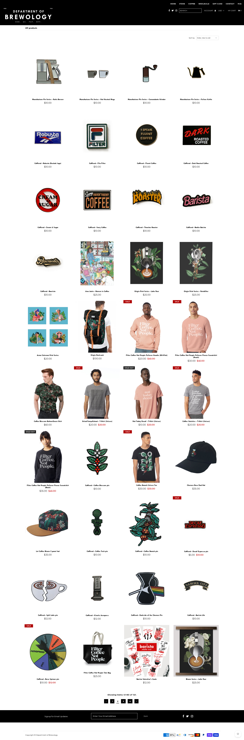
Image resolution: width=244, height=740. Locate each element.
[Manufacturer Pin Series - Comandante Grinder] (146, 71)
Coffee (191, 4)
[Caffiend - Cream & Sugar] (48, 199)
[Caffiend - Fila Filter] (97, 135)
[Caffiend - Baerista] (48, 263)
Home (173, 4)
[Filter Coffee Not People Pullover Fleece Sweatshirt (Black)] (48, 457)
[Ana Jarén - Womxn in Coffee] (97, 263)
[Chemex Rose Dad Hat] (196, 457)
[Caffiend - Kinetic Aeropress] (97, 587)
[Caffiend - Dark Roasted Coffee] (196, 135)
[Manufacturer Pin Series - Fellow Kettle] (196, 71)
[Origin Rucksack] (97, 327)
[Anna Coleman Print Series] (48, 327)
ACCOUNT (208, 10)
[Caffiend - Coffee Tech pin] (97, 523)
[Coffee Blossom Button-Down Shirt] (48, 393)
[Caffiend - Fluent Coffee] (146, 135)
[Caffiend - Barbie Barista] (196, 199)
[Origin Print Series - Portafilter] (196, 263)
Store (182, 4)
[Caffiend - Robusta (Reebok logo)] (48, 135)
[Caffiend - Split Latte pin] (48, 587)
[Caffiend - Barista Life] (196, 587)
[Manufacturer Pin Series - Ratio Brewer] (48, 71)
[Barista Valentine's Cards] (146, 651)
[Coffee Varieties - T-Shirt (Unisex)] (196, 393)
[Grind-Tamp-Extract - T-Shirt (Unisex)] (97, 393)
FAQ (240, 4)
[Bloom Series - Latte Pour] (196, 651)
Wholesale (204, 4)
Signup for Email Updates (56, 716)
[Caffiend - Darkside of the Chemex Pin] (146, 587)
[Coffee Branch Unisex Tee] (146, 457)
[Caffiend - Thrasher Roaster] (146, 199)
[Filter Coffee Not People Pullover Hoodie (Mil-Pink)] (146, 327)
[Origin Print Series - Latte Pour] (146, 263)
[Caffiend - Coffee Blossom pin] (97, 457)
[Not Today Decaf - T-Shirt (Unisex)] (146, 393)
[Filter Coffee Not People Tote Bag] (97, 647)
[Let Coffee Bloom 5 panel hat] (48, 523)
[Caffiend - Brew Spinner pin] (48, 651)
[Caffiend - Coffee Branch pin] (146, 523)
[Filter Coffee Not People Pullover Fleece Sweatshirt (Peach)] (196, 327)
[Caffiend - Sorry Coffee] (97, 199)
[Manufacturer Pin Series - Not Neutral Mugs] (97, 71)
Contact (230, 4)
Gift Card (217, 4)
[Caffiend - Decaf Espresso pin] (196, 523)
